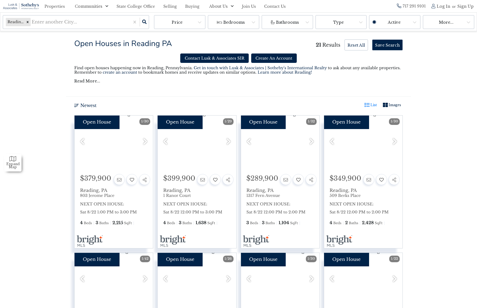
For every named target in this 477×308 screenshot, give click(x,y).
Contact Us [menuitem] (275, 6)
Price (177, 22)
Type (338, 22)
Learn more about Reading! (285, 72)
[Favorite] (131, 179)
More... (446, 22)
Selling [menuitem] (170, 6)
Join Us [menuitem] (249, 6)
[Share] (144, 179)
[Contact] (119, 179)
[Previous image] (82, 142)
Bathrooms (287, 22)
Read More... (87, 81)
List (373, 105)
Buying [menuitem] (192, 6)
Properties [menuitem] (54, 6)
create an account (120, 72)
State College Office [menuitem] (135, 6)
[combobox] (32, 22)
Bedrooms (234, 22)
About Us (218, 6)
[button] (28, 22)
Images (394, 105)
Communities (88, 6)
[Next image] (145, 142)
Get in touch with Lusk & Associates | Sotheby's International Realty (260, 67)
